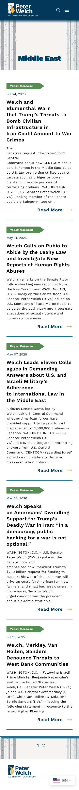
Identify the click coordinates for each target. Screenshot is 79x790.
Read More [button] (50, 209)
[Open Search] (58, 10)
